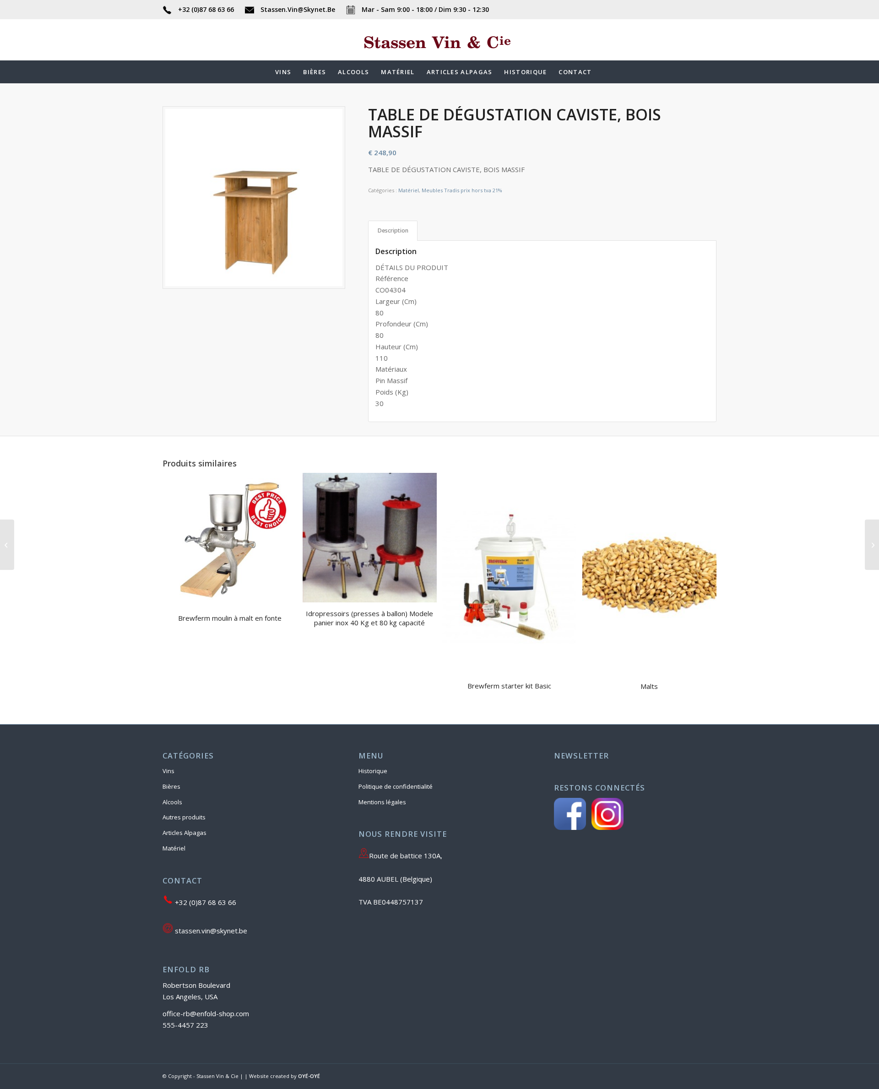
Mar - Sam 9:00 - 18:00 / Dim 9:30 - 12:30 (424, 9)
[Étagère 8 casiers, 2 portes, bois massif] (7, 545)
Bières (171, 786)
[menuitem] (283, 71)
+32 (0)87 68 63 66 (206, 9)
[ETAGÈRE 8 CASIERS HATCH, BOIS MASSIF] (872, 545)
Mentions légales (382, 802)
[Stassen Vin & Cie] (439, 53)
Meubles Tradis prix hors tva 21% (462, 190)
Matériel (408, 190)
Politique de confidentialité (395, 786)
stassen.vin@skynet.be (210, 930)
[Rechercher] (604, 71)
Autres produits (184, 817)
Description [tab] (393, 230)
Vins (168, 771)
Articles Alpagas (184, 833)
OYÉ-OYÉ (309, 1076)
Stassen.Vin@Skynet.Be (298, 9)
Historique (372, 771)
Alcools (172, 802)
